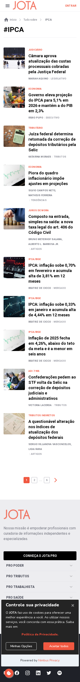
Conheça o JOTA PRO (40, 556)
